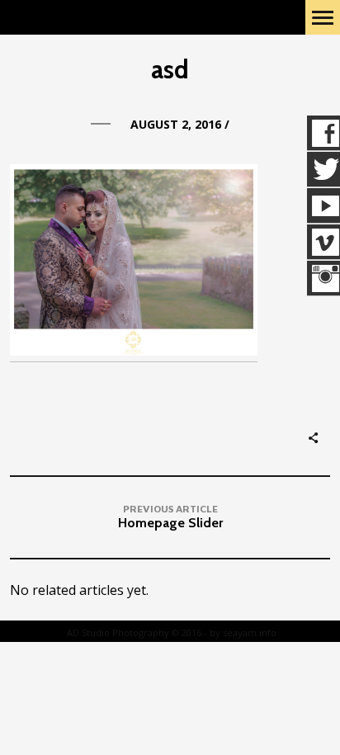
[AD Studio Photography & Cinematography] (100, 17)
